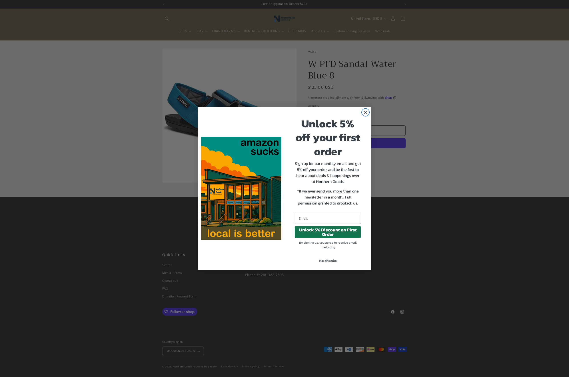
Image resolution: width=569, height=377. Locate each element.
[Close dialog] (365, 112)
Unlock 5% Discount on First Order (328, 232)
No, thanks (328, 260)
